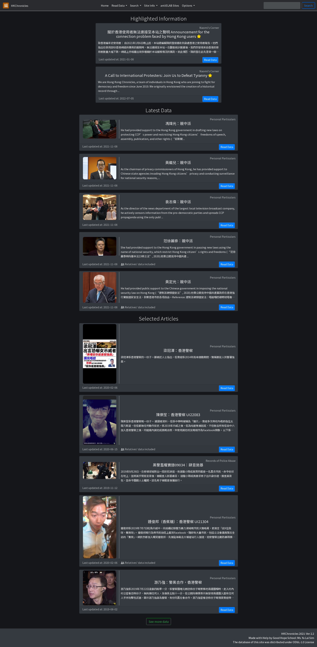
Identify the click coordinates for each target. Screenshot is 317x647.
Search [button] (134, 5)
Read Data (210, 60)
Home (105, 5)
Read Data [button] (118, 5)
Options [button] (187, 5)
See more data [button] (159, 621)
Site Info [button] (149, 5)
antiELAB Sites (170, 5)
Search (308, 5)
